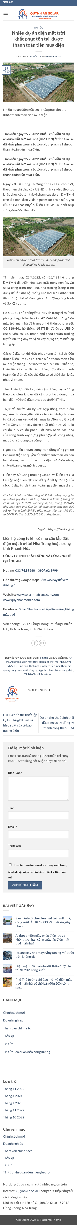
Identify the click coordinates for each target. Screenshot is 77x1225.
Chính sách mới (14, 1012)
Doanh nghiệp (13, 1020)
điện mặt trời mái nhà (51, 661)
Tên (11, 808)
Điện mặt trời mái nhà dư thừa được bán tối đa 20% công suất (44, 968)
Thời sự (8, 1036)
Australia (15, 661)
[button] (5, 13)
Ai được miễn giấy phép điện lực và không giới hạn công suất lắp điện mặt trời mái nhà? (42, 939)
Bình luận (15, 772)
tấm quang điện (64, 670)
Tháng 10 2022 (13, 1117)
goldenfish (53, 56)
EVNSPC (11, 666)
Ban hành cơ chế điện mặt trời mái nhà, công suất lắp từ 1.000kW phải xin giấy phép (43, 922)
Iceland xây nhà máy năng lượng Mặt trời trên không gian (44, 954)
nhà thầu (61, 666)
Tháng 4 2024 (12, 1096)
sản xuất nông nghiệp (30, 670)
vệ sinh (48, 674)
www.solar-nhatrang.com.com (37, 594)
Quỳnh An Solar (27, 1191)
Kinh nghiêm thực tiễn (42, 666)
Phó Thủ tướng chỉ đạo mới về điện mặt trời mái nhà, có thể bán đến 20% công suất (43, 983)
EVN (68, 661)
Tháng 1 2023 (12, 1103)
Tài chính (49, 670)
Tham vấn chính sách (17, 1028)
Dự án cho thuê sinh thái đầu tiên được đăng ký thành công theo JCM (56, 722)
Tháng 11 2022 (13, 1110)
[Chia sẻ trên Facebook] (34, 643)
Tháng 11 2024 (13, 1089)
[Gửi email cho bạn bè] (42, 643)
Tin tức (38, 27)
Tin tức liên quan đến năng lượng (26, 1052)
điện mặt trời (30, 661)
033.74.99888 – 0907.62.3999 (36, 570)
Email (12, 826)
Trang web (14, 845)
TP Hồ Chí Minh (33, 674)
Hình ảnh (22, 666)
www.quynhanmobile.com (21, 600)
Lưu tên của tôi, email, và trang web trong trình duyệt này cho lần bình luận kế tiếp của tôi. (37, 871)
